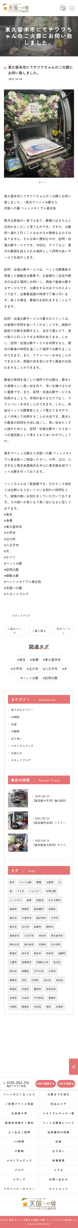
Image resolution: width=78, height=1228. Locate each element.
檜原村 (13, 953)
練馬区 (25, 1006)
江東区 (35, 980)
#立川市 (32, 668)
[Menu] (71, 8)
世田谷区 (51, 988)
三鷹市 (13, 962)
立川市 (25, 926)
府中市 (25, 953)
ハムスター (35, 891)
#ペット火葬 (29, 677)
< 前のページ (14, 631)
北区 (24, 980)
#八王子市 (50, 668)
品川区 (47, 980)
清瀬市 (52, 909)
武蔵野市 (26, 962)
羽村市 (42, 935)
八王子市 (29, 935)
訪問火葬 (51, 891)
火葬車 (49, 882)
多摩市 (37, 926)
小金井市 (26, 917)
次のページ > (64, 631)
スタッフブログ (21, 615)
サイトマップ (58, 1189)
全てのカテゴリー (22, 710)
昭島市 (40, 900)
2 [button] (41, 182)
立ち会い (16, 738)
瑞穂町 (62, 953)
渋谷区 (59, 980)
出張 (14, 724)
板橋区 (25, 971)
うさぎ (20, 891)
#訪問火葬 (50, 677)
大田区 (52, 971)
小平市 (54, 917)
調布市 (49, 926)
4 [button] (45, 182)
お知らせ (16, 753)
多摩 (29, 900)
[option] (39, 133)
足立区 (57, 962)
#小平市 (16, 668)
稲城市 (13, 909)
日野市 (42, 944)
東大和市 (29, 944)
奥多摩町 (39, 909)
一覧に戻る (39, 631)
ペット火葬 (25, 882)
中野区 (13, 1006)
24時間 (15, 717)
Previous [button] (8, 136)
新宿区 (13, 988)
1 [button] (39, 182)
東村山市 (14, 944)
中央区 (25, 997)
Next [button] (70, 136)
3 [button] (43, 182)
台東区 (13, 997)
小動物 (15, 731)
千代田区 (39, 997)
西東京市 (14, 935)
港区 (48, 1006)
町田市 (49, 953)
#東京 (21, 659)
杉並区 (25, 988)
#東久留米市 (52, 659)
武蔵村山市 (42, 962)
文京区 (37, 1006)
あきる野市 (55, 900)
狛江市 (13, 926)
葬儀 (38, 882)
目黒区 (59, 1006)
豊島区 (52, 997)
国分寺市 (41, 917)
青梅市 (25, 909)
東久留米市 (57, 935)
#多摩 (34, 659)
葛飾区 (13, 980)
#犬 (64, 668)
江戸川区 (39, 971)
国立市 (13, 917)
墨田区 (37, 988)
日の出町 (56, 944)
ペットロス (16, 900)
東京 (12, 882)
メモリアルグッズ (22, 746)
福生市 (37, 953)
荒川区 (13, 971)
